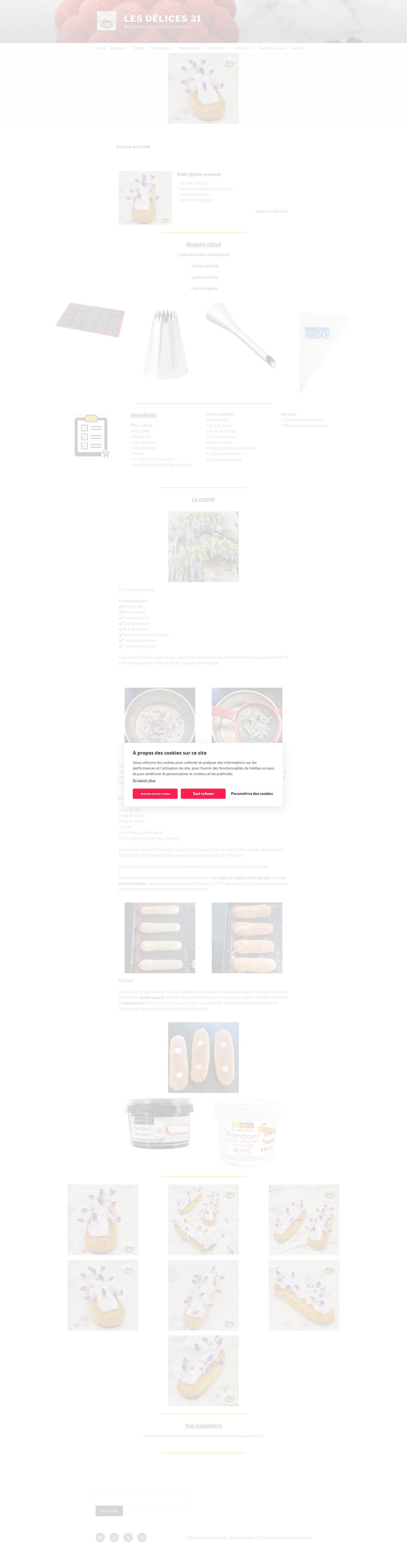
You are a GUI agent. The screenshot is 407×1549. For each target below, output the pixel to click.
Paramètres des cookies (252, 794)
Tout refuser (203, 794)
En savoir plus (144, 780)
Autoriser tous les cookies (155, 793)
